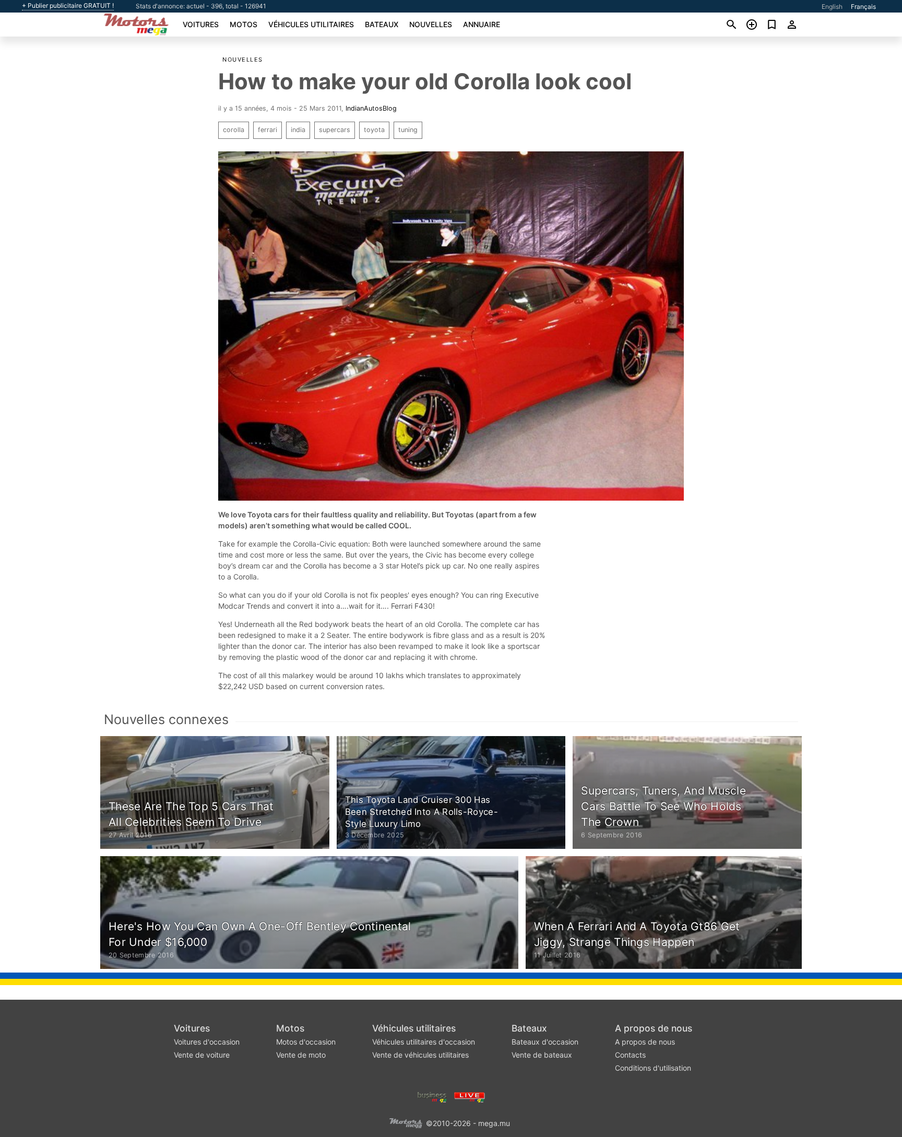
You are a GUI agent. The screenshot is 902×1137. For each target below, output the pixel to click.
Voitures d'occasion (207, 1041)
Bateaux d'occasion (545, 1041)
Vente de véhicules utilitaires (420, 1054)
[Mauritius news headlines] (469, 1096)
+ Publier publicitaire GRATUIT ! (68, 5)
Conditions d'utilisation (653, 1067)
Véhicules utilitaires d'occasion (423, 1041)
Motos (243, 24)
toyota (374, 130)
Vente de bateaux (542, 1054)
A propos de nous (653, 1028)
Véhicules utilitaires (311, 24)
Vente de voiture (202, 1054)
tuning (408, 130)
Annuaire (481, 24)
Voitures (201, 24)
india (298, 130)
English (832, 6)
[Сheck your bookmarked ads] (772, 24)
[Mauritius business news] (432, 1096)
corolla (233, 130)
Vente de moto (301, 1054)
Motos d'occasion (306, 1041)
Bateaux (381, 24)
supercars (334, 130)
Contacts (630, 1054)
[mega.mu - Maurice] (405, 1122)
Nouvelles (430, 24)
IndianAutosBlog (371, 108)
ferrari (267, 130)
